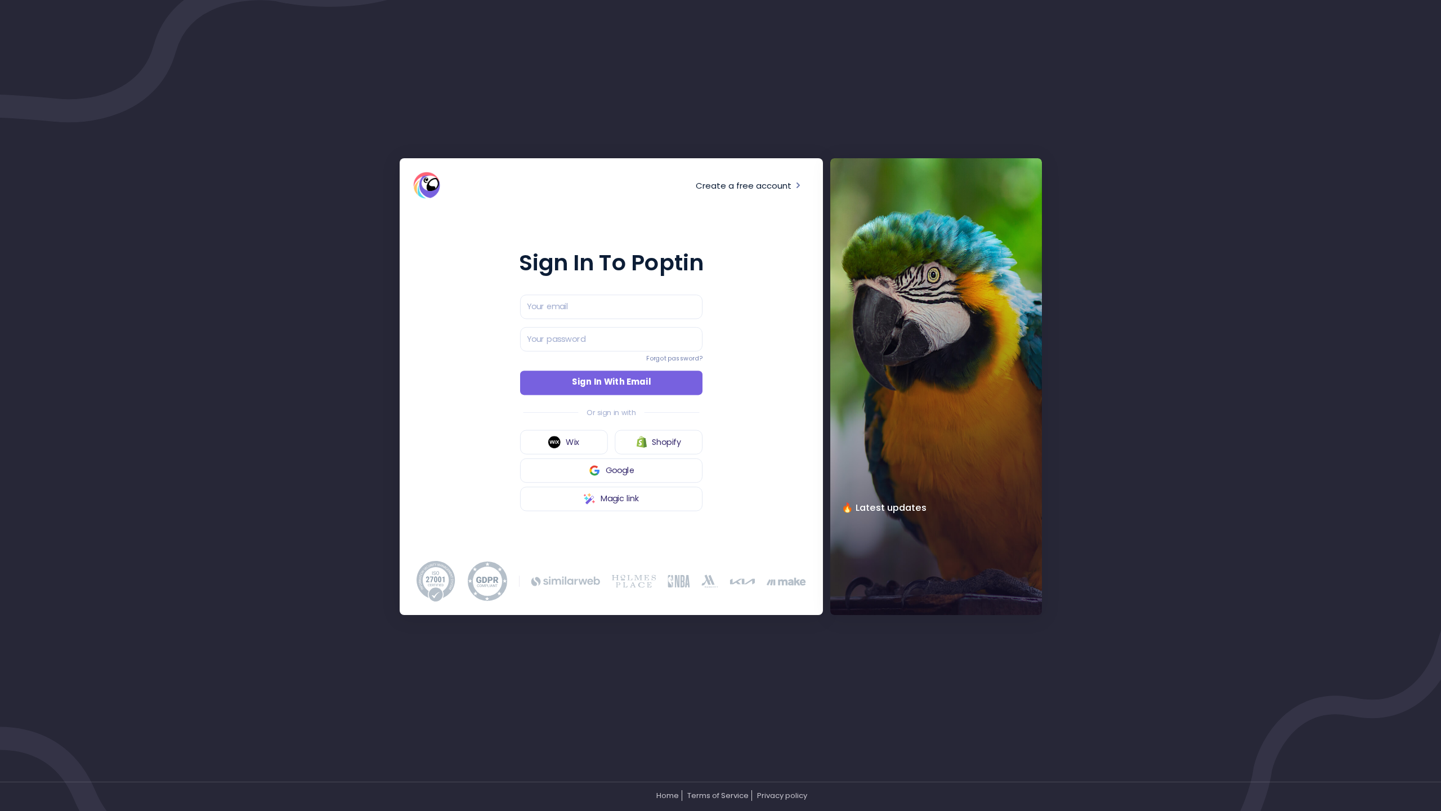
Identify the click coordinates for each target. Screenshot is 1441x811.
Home (667, 795)
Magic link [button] (620, 499)
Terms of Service (718, 795)
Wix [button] (572, 442)
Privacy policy (782, 795)
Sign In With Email (611, 383)
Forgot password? (674, 358)
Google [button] (620, 470)
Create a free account (745, 185)
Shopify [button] (666, 442)
